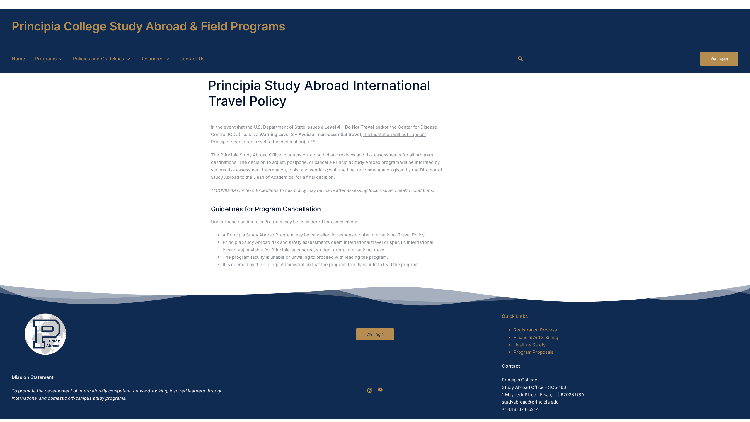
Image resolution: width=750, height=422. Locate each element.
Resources (151, 59)
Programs (46, 59)
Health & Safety (530, 345)
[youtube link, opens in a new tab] (380, 389)
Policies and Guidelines (98, 59)
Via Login (719, 58)
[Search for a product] (520, 58)
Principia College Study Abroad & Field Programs (148, 26)
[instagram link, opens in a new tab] (369, 389)
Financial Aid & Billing (536, 337)
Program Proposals (533, 352)
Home (18, 59)
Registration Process (535, 330)
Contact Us (191, 59)
